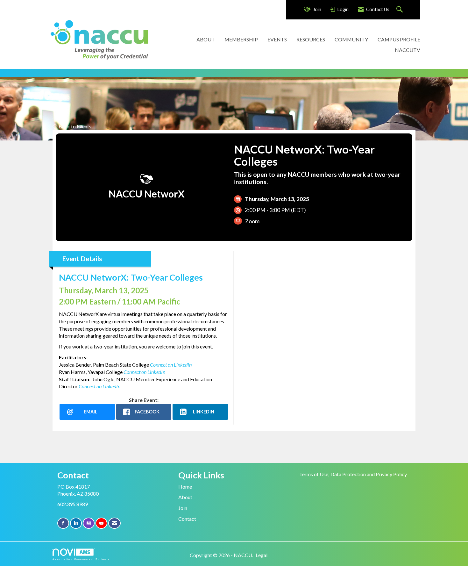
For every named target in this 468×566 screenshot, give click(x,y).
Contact (187, 519)
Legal (261, 555)
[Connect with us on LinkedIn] (76, 523)
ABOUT (205, 39)
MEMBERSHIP (241, 39)
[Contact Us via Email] (114, 523)
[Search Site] (400, 10)
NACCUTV (407, 50)
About (185, 497)
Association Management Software (81, 559)
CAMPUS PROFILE (399, 39)
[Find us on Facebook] (63, 523)
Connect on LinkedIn (144, 372)
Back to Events (75, 126)
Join (182, 508)
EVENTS (277, 39)
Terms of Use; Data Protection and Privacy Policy (353, 474)
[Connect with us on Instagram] (89, 523)
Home (185, 487)
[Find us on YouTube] (101, 523)
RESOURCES (310, 39)
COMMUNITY (351, 39)
